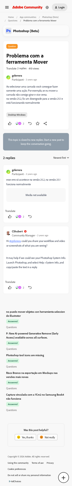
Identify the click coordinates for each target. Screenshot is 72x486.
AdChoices (16, 481)
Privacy (50, 462)
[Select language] (47, 7)
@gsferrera (15, 241)
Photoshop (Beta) (50, 17)
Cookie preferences (17, 469)
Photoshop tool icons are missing (25, 355)
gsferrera (17, 75)
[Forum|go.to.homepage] (27, 7)
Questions (12, 20)
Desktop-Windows (17, 114)
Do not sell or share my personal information (29, 475)
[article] (36, 194)
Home (11, 17)
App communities (28, 17)
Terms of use (38, 462)
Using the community (18, 462)
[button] (7, 8)
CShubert (17, 231)
